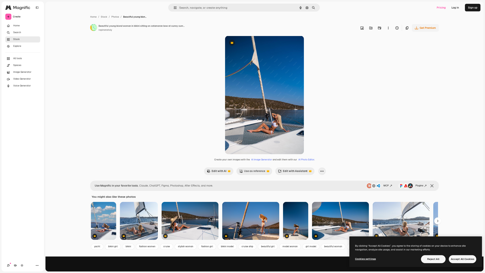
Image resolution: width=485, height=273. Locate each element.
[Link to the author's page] (93, 28)
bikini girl (113, 246)
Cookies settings (365, 258)
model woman (290, 246)
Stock (104, 16)
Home (93, 16)
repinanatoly (105, 29)
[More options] (388, 28)
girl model (311, 246)
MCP (386, 185)
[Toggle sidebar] (37, 8)
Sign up (472, 7)
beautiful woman (333, 246)
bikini (128, 246)
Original (249, 43)
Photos (115, 16)
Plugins (419, 185)
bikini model (227, 246)
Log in (455, 7)
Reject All (433, 259)
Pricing (441, 7)
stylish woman (185, 246)
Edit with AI (216, 172)
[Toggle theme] (22, 265)
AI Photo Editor (306, 159)
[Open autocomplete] (173, 7)
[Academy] (15, 265)
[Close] (432, 186)
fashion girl (207, 246)
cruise (166, 246)
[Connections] (8, 265)
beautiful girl (268, 246)
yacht (97, 246)
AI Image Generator (261, 159)
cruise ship (247, 246)
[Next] (437, 221)
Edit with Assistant (292, 172)
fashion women (147, 246)
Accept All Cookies (462, 259)
